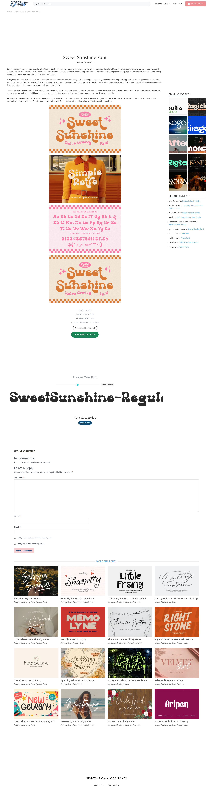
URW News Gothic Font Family (188, 217)
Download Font (86, 334)
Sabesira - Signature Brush (27, 598)
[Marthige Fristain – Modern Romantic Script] (177, 581)
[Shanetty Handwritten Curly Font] (83, 581)
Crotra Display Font (196, 229)
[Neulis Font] (178, 107)
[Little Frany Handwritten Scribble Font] (130, 581)
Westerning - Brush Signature (76, 721)
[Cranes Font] (197, 163)
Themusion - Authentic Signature (124, 639)
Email (17, 527)
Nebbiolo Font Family (191, 201)
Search (35, 4)
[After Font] (178, 144)
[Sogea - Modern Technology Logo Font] (178, 125)
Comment (19, 477)
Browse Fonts (161, 4)
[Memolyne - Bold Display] (83, 622)
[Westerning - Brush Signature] (83, 704)
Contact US (98, 785)
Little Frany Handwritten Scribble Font (127, 598)
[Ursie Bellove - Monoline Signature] (36, 622)
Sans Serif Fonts (125, 643)
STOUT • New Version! (189, 242)
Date (80, 314)
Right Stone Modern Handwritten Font (174, 639)
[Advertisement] (85, 35)
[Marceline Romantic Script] (36, 663)
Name (17, 516)
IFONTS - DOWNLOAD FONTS (106, 778)
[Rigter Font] (178, 163)
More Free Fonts (106, 561)
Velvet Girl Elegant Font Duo (169, 680)
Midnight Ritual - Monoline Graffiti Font (127, 680)
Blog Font (185, 233)
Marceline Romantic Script (27, 680)
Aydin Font (185, 238)
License (76, 322)
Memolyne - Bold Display (73, 639)
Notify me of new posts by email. (31, 544)
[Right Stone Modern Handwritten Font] (177, 622)
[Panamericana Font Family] (197, 181)
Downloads (83, 318)
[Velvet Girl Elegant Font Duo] (177, 663)
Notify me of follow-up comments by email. (35, 538)
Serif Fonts (181, 684)
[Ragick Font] (197, 107)
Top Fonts (177, 4)
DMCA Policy (114, 785)
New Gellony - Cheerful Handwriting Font (34, 721)
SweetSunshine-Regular (86, 398)
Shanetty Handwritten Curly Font (77, 598)
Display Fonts (19, 11)
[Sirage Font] (197, 125)
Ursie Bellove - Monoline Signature (31, 639)
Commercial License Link (85, 328)
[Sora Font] (178, 181)
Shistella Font (183, 247)
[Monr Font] (197, 144)
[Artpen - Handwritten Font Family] (177, 704)
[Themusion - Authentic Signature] (130, 622)
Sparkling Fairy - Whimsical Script (78, 680)
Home (9, 11)
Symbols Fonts (41, 602)
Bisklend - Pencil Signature (121, 721)
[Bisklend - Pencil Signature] (130, 704)
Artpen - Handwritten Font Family (171, 721)
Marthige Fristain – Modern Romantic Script (176, 598)
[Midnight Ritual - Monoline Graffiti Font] (130, 663)
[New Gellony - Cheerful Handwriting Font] (36, 704)
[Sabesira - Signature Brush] (36, 581)
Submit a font (197, 3)
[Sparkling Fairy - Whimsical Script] (83, 663)
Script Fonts (30, 602)
